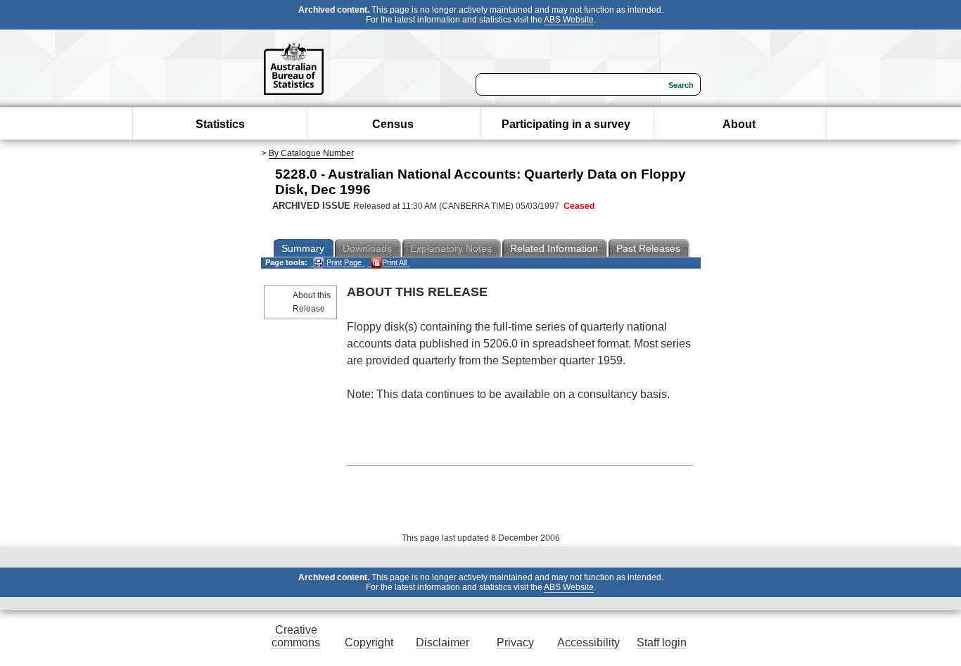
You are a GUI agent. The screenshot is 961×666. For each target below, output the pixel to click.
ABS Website (569, 20)
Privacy (515, 642)
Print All (394, 262)
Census (393, 124)
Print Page (343, 262)
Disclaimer (442, 642)
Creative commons (296, 636)
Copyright (369, 642)
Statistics (220, 124)
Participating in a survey (566, 124)
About (739, 124)
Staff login (662, 642)
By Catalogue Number (311, 153)
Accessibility (588, 642)
